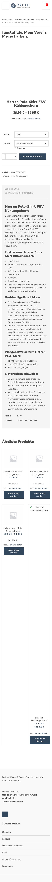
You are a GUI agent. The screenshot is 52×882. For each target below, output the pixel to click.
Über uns (6, 832)
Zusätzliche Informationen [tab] (19, 193)
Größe (6, 143)
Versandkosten (33, 118)
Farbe (6, 134)
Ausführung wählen (13, 494)
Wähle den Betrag (40, 740)
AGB (4, 852)
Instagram (5, 814)
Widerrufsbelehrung (11, 859)
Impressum (7, 866)
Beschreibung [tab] (12, 189)
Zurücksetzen (19, 148)
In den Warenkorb (32, 156)
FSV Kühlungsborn (20, 176)
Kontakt (6, 838)
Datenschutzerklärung (12, 845)
